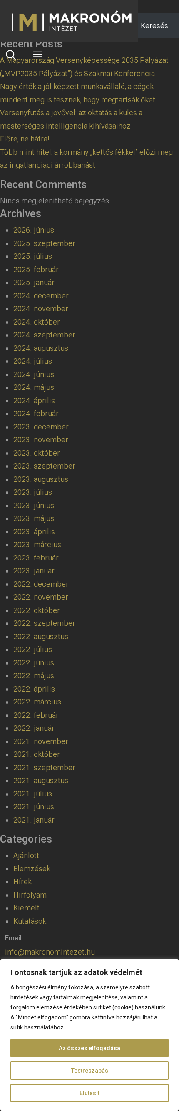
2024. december (41, 295)
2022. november (40, 597)
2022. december (41, 584)
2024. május (33, 387)
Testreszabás (89, 1070)
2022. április (34, 688)
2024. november (40, 308)
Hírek (22, 881)
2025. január (34, 282)
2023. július (32, 492)
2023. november (40, 439)
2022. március (37, 701)
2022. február (36, 715)
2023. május (33, 518)
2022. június (33, 662)
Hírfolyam (30, 894)
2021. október (36, 754)
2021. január (34, 820)
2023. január (34, 570)
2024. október (36, 321)
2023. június (33, 505)
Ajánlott (26, 855)
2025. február (36, 269)
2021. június (33, 806)
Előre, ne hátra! (24, 138)
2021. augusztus (40, 780)
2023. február (36, 557)
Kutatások (29, 921)
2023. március (37, 544)
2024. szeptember (44, 334)
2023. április (34, 531)
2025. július (32, 256)
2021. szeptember (44, 767)
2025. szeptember (44, 243)
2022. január (34, 728)
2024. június (33, 374)
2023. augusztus (40, 479)
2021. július (32, 793)
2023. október (36, 453)
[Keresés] (11, 54)
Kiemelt (26, 907)
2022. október (36, 610)
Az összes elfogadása (89, 1048)
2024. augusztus (40, 348)
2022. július (32, 649)
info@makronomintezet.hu (50, 951)
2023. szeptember (44, 465)
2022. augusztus (40, 636)
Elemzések (31, 868)
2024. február (36, 413)
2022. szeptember (44, 623)
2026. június (33, 230)
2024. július (32, 361)
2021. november (40, 741)
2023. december (41, 426)
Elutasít (89, 1093)
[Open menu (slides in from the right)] (37, 54)
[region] (89, 1035)
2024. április (34, 400)
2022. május (33, 675)
